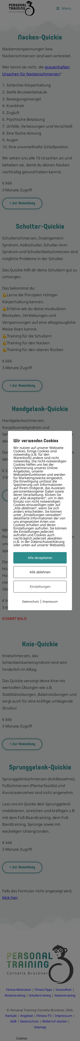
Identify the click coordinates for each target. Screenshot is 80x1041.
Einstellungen (40, 586)
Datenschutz (30, 601)
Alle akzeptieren (40, 557)
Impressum (50, 601)
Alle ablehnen (40, 572)
